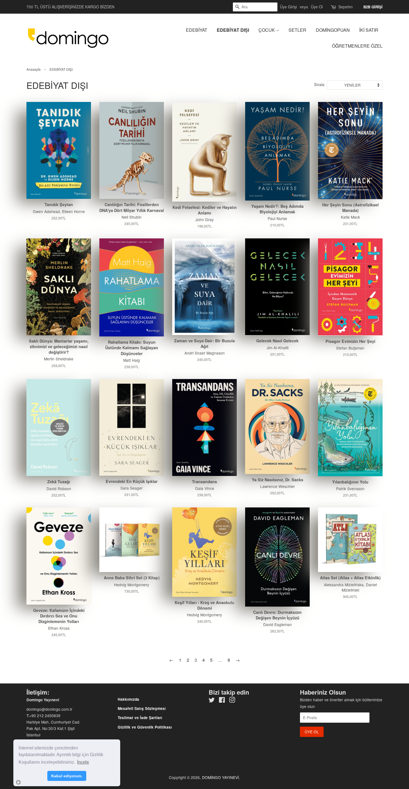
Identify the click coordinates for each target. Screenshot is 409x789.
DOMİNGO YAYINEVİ (220, 777)
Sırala (319, 84)
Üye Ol (317, 6)
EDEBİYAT (196, 30)
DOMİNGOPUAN (333, 30)
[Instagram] (232, 700)
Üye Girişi (288, 6)
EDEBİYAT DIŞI (233, 30)
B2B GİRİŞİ (373, 6)
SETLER (297, 30)
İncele (83, 762)
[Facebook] (222, 700)
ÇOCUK (267, 30)
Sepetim (345, 6)
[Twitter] (212, 700)
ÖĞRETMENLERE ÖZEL (357, 46)
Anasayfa (33, 69)
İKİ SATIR (368, 30)
